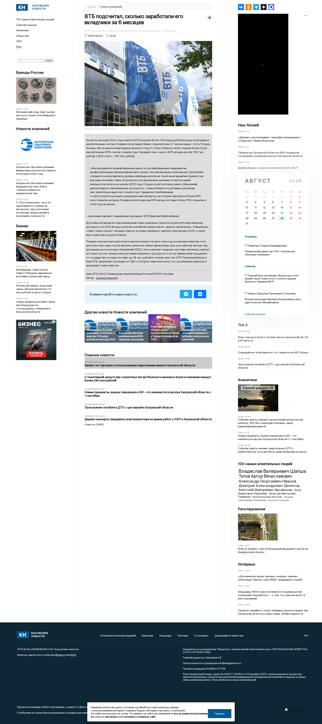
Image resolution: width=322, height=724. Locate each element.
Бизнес (22, 226)
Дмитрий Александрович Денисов (269, 485)
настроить (111, 716)
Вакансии (147, 635)
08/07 (241, 604)
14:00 (25, 109)
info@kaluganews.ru (229, 663)
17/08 (240, 545)
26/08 (241, 358)
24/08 (19, 282)
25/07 (241, 586)
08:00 (248, 416)
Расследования (251, 509)
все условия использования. (191, 713)
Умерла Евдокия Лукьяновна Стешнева (272, 293)
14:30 (25, 180)
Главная (92, 6)
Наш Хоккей (248, 125)
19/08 (19, 298)
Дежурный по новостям (229, 635)
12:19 (25, 266)
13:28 (25, 199)
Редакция (165, 635)
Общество (22, 35)
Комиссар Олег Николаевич (278, 500)
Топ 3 (243, 324)
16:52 (247, 358)
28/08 (19, 109)
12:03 (25, 298)
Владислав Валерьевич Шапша (272, 471)
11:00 (247, 604)
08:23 (247, 346)
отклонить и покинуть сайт (139, 716)
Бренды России (30, 72)
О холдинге (201, 635)
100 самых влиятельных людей (35, 19)
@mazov (60, 654)
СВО (19, 41)
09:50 (26, 282)
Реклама (182, 635)
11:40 (247, 570)
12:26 (247, 331)
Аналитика (22, 30)
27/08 (19, 266)
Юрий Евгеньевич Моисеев (267, 496)
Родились (251, 236)
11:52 (247, 586)
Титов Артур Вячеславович (265, 476)
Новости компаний (32, 129)
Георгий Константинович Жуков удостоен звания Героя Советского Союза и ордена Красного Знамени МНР (271, 278)
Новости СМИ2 (94, 424)
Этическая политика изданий (118, 635)
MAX (73, 654)
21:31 (247, 131)
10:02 (247, 432)
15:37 (25, 164)
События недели (26, 25)
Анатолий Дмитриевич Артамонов (266, 490)
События (250, 266)
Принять (219, 713)
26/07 (241, 570)
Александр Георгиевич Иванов (267, 481)
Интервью (246, 564)
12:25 (246, 545)
